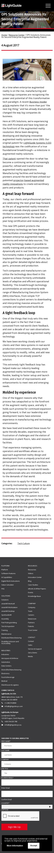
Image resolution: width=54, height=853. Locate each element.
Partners (31, 622)
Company (32, 603)
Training (4, 630)
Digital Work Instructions (10, 581)
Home (4, 35)
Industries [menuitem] (5, 654)
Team (30, 611)
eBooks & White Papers (37, 589)
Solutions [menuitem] (5, 600)
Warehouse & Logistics (10, 685)
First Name (5, 741)
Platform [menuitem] (4, 569)
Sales (30, 645)
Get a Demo (32, 653)
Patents (31, 626)
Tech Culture (23, 543)
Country (5, 803)
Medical (4, 681)
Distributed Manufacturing (11, 638)
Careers (31, 615)
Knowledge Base (34, 596)
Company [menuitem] (31, 607)
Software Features (8, 573)
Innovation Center (35, 577)
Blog (29, 581)
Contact (31, 637)
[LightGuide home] (11, 6)
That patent (9, 158)
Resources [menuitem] (32, 569)
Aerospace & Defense (9, 658)
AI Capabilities (6, 577)
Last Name (5, 750)
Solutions (5, 596)
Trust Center (32, 630)
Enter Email (5, 788)
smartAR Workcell (8, 603)
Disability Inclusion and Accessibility (10, 642)
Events (30, 592)
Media (30, 656)
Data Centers (6, 666)
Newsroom (32, 619)
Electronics (5, 673)
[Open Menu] (48, 6)
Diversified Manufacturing (11, 670)
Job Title (4, 768)
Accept (33, 845)
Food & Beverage (7, 677)
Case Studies (33, 585)
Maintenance (6, 634)
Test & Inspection (7, 626)
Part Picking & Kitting (9, 622)
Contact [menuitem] (31, 641)
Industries (5, 650)
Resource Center (16, 35)
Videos (30, 573)
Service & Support (35, 649)
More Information (15, 846)
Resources (32, 566)
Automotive (5, 662)
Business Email (7, 778)
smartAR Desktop (8, 611)
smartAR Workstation (9, 607)
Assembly (5, 619)
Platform (5, 566)
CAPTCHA (4, 810)
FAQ (2, 589)
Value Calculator (7, 585)
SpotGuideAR (6, 615)
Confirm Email (6, 799)
